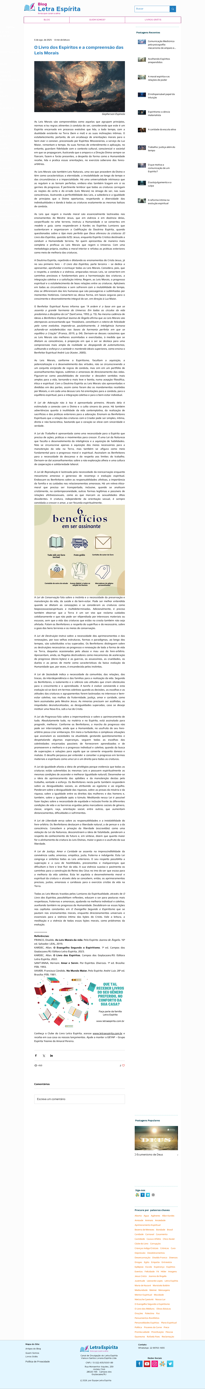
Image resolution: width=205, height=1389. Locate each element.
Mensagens (164, 1290)
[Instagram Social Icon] (153, 1195)
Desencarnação (142, 1257)
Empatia (155, 1262)
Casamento (162, 1234)
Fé (157, 1271)
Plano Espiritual (169, 1322)
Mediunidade (141, 1290)
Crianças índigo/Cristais (146, 1248)
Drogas (138, 1262)
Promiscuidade (142, 1332)
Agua (146, 1215)
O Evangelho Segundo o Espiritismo (152, 1304)
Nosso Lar (160, 1299)
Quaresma (140, 1336)
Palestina (149, 1313)
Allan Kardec (168, 1215)
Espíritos (170, 1267)
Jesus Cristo (141, 1276)
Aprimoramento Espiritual (147, 1225)
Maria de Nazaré (143, 1285)
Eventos (139, 1271)
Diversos (173, 1257)
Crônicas (164, 1248)
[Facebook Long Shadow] (143, 1195)
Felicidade (150, 1271)
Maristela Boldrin (161, 1285)
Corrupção (155, 1243)
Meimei (152, 1290)
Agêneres (155, 1215)
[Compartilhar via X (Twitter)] (43, 1055)
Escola (148, 1267)
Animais (149, 1220)
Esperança (159, 1267)
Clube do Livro (141, 1243)
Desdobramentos (156, 1253)
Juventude (140, 1280)
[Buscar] (173, 9)
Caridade (139, 1234)
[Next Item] (172, 1138)
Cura (173, 1248)
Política (138, 1327)
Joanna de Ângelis (158, 1276)
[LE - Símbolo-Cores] (162, 1364)
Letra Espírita (171, 1280)
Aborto (138, 1215)
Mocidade (159, 1294)
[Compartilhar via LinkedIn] (51, 1055)
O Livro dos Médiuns (145, 1308)
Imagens (172, 1271)
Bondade (160, 1229)
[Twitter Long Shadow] (148, 1195)
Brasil (170, 1229)
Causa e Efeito (154, 1239)
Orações (139, 1313)
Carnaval (149, 1234)
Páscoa (169, 1332)
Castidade (140, 1239)
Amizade (139, 1220)
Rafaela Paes (153, 1336)
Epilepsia (139, 1267)
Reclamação (168, 1336)
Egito (146, 1262)
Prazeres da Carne (153, 1327)
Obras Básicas (163, 1308)
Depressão (140, 1253)
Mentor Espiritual (143, 1294)
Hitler (163, 1271)
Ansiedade (160, 1220)
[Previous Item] (139, 1138)
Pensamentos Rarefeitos (147, 1318)
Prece (166, 1327)
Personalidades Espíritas (147, 1322)
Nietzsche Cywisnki (144, 1299)
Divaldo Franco (159, 1257)
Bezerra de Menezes (144, 1229)
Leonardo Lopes (155, 1280)
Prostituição (157, 1332)
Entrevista (167, 1262)
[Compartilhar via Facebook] (35, 1055)
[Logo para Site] (137, 1195)
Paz (158, 1313)
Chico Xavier (169, 1239)
